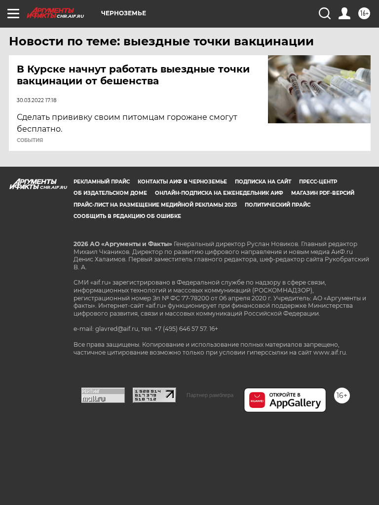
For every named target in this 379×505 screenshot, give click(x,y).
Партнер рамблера (210, 395)
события (30, 140)
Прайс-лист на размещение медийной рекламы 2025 (155, 205)
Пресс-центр (318, 182)
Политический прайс (277, 205)
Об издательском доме (110, 193)
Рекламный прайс (102, 182)
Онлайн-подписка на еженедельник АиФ (219, 193)
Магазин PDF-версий (322, 193)
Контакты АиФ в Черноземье (182, 182)
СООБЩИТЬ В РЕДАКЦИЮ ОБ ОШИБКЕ (127, 216)
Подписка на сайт (263, 182)
